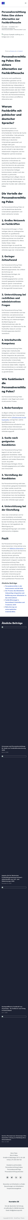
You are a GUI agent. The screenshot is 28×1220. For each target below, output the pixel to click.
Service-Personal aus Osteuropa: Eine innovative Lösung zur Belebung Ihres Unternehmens (14, 1137)
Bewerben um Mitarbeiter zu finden (14, 1184)
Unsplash (20, 51)
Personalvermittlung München (14, 1171)
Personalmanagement (8, 29)
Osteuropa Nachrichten (8, 28)
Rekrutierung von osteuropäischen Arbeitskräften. (11, 609)
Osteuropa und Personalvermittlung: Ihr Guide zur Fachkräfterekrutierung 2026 (14, 748)
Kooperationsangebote (14, 1188)
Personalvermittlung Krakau (14, 1167)
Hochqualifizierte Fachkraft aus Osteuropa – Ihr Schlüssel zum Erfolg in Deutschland (14, 1008)
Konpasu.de (13, 51)
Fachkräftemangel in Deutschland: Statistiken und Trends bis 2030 (15, 602)
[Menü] (25, 3)
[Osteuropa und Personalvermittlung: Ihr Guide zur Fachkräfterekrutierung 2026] (14, 685)
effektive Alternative (17, 548)
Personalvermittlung (20, 29)
